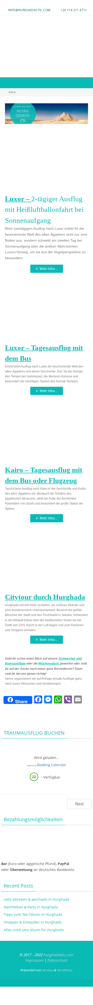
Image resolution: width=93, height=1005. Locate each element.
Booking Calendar (51, 764)
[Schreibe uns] (48, 3)
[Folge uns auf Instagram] (46, 3)
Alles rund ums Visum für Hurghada (34, 929)
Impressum (34, 960)
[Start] (2, 92)
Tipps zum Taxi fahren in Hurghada (33, 914)
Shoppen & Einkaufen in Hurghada (33, 922)
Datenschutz (57, 960)
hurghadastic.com (58, 954)
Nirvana (47, 970)
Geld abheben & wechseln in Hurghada (36, 899)
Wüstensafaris (49, 663)
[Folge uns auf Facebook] (43, 3)
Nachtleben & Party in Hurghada (31, 907)
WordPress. (65, 970)
